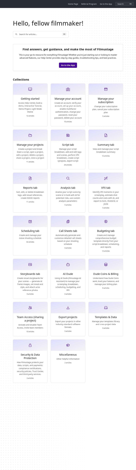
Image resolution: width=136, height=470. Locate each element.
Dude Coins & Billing (105, 274)
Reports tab (30, 188)
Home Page (73, 4)
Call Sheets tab (68, 231)
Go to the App (106, 4)
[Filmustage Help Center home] (2, 4)
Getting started (30, 98)
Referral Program (89, 4)
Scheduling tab (30, 231)
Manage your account (68, 98)
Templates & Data (106, 317)
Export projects (68, 317)
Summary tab (105, 145)
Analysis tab (68, 188)
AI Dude (68, 274)
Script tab (68, 145)
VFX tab (105, 188)
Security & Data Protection (30, 356)
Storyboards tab (30, 274)
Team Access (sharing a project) (30, 318)
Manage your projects (30, 145)
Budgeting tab (105, 231)
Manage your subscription (106, 100)
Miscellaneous (68, 354)
